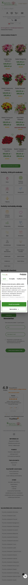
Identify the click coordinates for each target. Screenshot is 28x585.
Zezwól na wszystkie (14, 304)
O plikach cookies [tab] (21, 278)
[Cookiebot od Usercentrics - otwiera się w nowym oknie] (20, 275)
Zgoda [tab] (4, 278)
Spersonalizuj (13, 309)
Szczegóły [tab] (12, 278)
